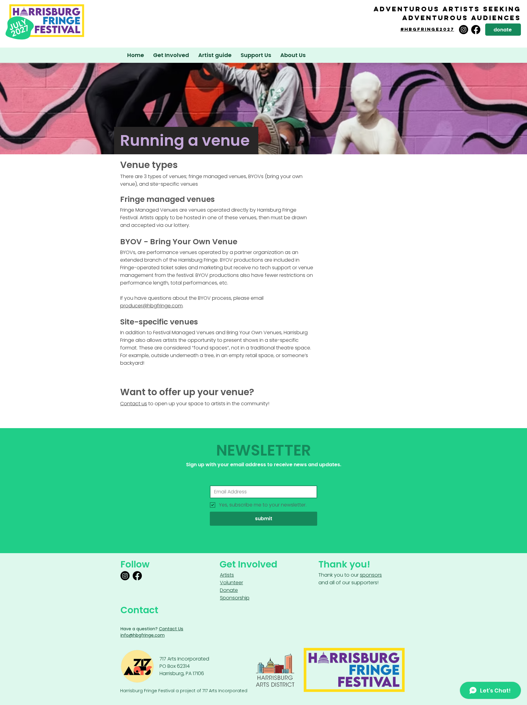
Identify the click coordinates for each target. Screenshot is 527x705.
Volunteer (231, 582)
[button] (215, 55)
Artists (227, 574)
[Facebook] (475, 29)
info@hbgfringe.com (142, 635)
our (366, 574)
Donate (229, 590)
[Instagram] (463, 29)
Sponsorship (234, 597)
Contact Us (171, 629)
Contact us (133, 403)
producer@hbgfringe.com (151, 305)
